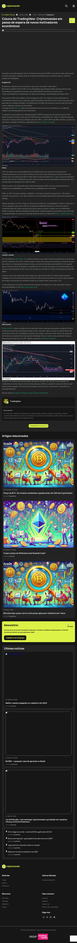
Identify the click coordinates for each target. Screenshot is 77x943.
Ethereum (17, 108)
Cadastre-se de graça (15, 638)
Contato (45, 898)
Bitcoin (4, 883)
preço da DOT (8, 328)
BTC (54, 177)
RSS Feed (5, 898)
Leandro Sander (32, 393)
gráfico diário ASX (20, 259)
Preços (4, 907)
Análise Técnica (9, 14)
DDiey (24, 393)
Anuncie (45, 901)
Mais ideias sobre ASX (28, 287)
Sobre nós (45, 904)
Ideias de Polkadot (48, 338)
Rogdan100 (18, 393)
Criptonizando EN (48, 880)
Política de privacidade (50, 907)
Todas (4, 880)
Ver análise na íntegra (46, 122)
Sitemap (5, 901)
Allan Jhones (44, 393)
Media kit (5, 904)
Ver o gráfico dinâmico (64, 213)
